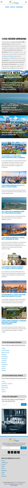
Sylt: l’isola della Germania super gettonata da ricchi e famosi (13, 212)
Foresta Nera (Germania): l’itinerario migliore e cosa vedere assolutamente (14, 322)
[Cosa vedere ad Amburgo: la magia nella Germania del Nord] (14, 229)
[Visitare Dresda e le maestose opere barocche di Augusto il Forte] (14, 287)
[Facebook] (9, 452)
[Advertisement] (14, 23)
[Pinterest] (15, 452)
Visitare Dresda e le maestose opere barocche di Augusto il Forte (14, 295)
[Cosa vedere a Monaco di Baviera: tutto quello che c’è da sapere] (14, 259)
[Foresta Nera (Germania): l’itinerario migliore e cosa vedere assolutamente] (14, 81)
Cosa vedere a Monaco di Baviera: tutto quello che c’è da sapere (13, 267)
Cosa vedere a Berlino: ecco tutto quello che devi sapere (13, 186)
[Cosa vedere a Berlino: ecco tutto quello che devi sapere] (14, 177)
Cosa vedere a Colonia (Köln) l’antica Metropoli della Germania (13, 156)
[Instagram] (12, 452)
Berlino (21, 52)
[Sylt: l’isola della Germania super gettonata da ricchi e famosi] (14, 104)
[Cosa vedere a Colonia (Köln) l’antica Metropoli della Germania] (14, 127)
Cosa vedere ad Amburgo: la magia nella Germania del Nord (13, 238)
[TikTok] (18, 452)
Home (7, 7)
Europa (12, 7)
